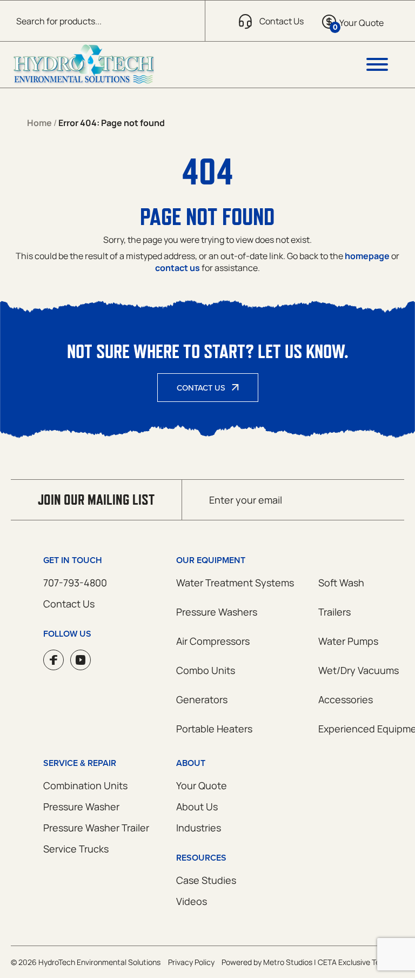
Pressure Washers (216, 611)
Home (39, 123)
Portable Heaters (214, 728)
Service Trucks (76, 848)
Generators (201, 699)
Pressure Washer (81, 806)
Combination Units (85, 785)
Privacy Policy (191, 962)
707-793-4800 (75, 582)
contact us (177, 268)
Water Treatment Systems (235, 582)
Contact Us (201, 387)
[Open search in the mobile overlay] (102, 21)
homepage (367, 256)
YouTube (80, 660)
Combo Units (205, 670)
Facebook (53, 660)
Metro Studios (287, 962)
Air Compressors (213, 641)
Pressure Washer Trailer (96, 827)
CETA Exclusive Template (361, 962)
